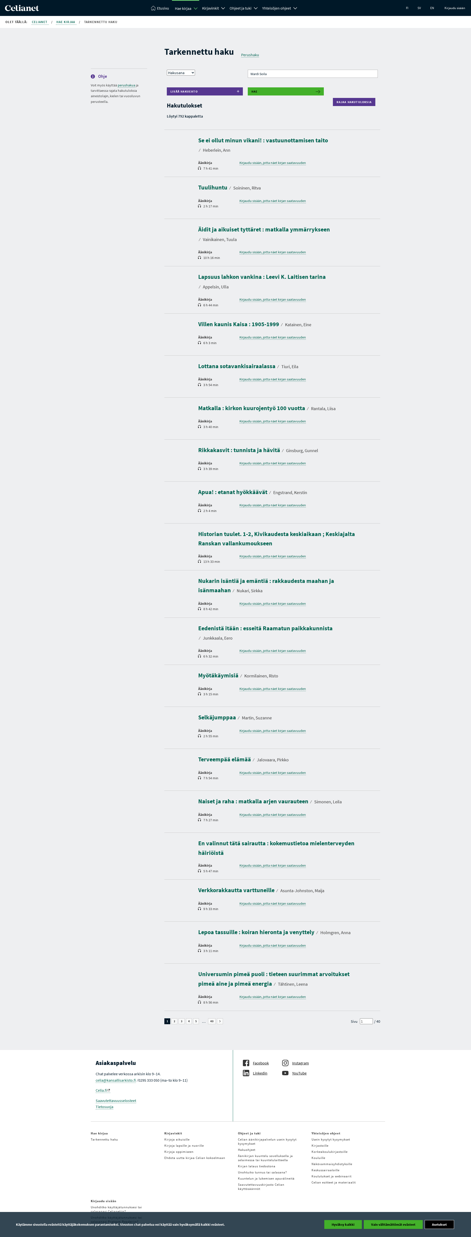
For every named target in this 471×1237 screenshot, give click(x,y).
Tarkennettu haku (104, 1139)
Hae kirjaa (183, 8)
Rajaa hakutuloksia (355, 102)
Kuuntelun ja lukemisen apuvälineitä (266, 1178)
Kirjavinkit (210, 8)
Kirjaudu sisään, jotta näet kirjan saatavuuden (272, 163)
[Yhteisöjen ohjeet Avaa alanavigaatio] (295, 7)
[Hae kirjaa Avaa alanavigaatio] (195, 8)
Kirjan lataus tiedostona (256, 1166)
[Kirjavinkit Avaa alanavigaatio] (223, 7)
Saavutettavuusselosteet (116, 1100)
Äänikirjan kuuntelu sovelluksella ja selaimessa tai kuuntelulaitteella (265, 1158)
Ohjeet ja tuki (240, 8)
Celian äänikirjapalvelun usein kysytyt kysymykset (267, 1141)
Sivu (354, 1021)
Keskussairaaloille (326, 1170)
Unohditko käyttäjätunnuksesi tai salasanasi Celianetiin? (116, 1209)
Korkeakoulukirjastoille (330, 1152)
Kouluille (318, 1158)
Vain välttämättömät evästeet (393, 1224)
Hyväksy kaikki (343, 1224)
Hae (254, 91)
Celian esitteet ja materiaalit (334, 1182)
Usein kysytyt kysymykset (331, 1139)
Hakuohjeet (246, 1150)
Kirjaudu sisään (455, 8)
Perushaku (250, 54)
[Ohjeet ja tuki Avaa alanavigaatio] (255, 7)
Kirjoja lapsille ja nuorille (184, 1145)
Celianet (40, 22)
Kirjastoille (320, 1145)
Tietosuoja (104, 1106)
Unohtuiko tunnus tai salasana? (262, 1172)
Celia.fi (101, 1090)
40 (213, 1021)
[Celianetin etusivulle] (22, 9)
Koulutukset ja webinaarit (332, 1176)
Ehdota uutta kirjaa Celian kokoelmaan (194, 1158)
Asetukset (439, 1224)
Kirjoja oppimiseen (179, 1152)
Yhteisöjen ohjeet (276, 8)
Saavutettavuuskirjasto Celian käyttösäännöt (261, 1187)
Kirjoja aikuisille (177, 1139)
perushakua (126, 85)
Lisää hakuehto (184, 91)
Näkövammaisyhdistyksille (332, 1164)
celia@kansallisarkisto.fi (116, 1080)
